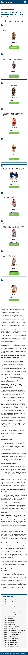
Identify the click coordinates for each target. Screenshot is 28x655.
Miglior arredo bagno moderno (11, 602)
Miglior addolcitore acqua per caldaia (12, 632)
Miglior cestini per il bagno (10, 616)
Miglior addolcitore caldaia (10, 628)
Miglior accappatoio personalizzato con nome (14, 630)
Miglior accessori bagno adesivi (11, 640)
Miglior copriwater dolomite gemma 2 (12, 610)
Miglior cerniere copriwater (10, 624)
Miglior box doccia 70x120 (10, 644)
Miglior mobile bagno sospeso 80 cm (12, 601)
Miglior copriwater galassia (10, 608)
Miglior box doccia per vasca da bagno (12, 646)
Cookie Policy (18, 653)
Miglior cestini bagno (9, 622)
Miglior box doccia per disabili (11, 642)
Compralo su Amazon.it (14, 45)
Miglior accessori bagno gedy (10, 636)
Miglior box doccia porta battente (11, 634)
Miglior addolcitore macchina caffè (12, 614)
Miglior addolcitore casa (9, 618)
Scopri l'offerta (14, 47)
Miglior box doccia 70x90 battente (12, 638)
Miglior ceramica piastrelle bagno (11, 626)
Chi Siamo (2, 653)
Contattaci (23, 653)
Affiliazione (7, 653)
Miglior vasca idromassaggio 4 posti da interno (14, 599)
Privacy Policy (12, 653)
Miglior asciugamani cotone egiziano (12, 604)
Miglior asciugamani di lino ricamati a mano (13, 612)
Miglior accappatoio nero (9, 620)
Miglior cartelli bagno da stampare (12, 606)
